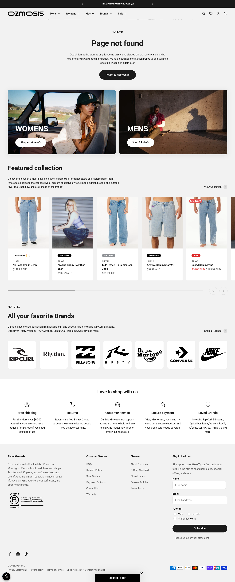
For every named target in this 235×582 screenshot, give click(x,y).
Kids (88, 13)
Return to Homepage (117, 74)
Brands (104, 13)
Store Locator (138, 476)
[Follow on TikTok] (26, 554)
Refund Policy (94, 470)
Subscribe (200, 528)
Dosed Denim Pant (202, 265)
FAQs (89, 464)
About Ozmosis (139, 464)
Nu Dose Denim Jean (25, 265)
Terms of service (55, 570)
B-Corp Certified (140, 470)
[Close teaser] (141, 572)
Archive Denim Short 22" (161, 265)
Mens (53, 13)
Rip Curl (16, 261)
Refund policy (36, 570)
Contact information (95, 570)
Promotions (137, 488)
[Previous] (82, 3)
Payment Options (96, 482)
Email (175, 493)
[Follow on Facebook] (10, 554)
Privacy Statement (17, 570)
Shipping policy (74, 570)
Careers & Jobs (139, 482)
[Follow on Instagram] (18, 554)
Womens (71, 13)
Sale (120, 13)
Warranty (91, 494)
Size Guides (93, 476)
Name (176, 478)
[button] (117, 578)
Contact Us (92, 488)
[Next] (152, 3)
